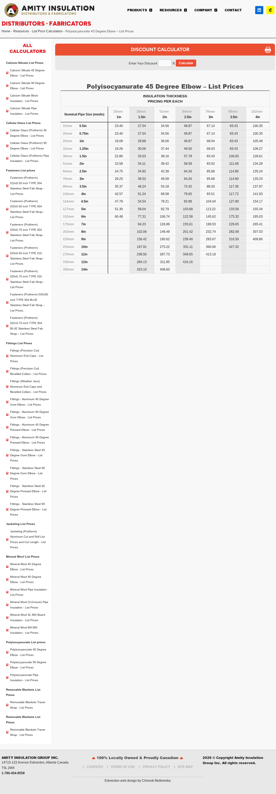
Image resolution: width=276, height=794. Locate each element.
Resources (171, 10)
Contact (233, 10)
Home (6, 31)
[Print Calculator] (270, 50)
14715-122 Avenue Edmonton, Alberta (29, 762)
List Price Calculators (47, 31)
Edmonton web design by (123, 780)
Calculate (186, 63)
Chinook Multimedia (156, 780)
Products (137, 10)
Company (203, 10)
